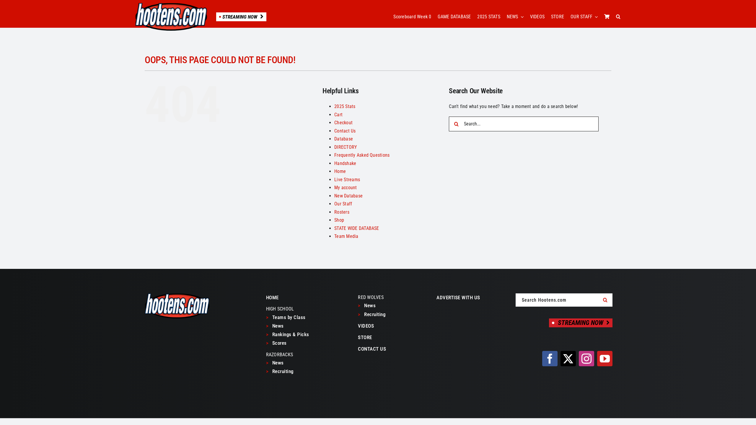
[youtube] (604, 358)
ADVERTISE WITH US (458, 297)
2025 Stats (344, 106)
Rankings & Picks (287, 334)
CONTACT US (372, 349)
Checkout (343, 122)
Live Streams (347, 179)
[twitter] (568, 358)
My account (345, 187)
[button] (618, 17)
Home (340, 171)
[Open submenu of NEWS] (521, 17)
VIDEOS (366, 326)
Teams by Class (286, 317)
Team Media (346, 236)
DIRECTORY (345, 147)
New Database (348, 196)
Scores (276, 343)
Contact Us (345, 131)
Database (343, 139)
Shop (339, 220)
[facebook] (550, 358)
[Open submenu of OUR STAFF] (595, 17)
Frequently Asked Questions (362, 155)
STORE (365, 337)
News (275, 326)
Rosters (341, 212)
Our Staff (343, 204)
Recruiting (280, 371)
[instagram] (586, 358)
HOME (272, 297)
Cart (338, 114)
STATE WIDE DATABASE (356, 228)
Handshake (345, 163)
